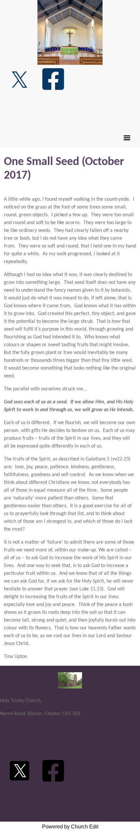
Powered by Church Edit (70, 826)
